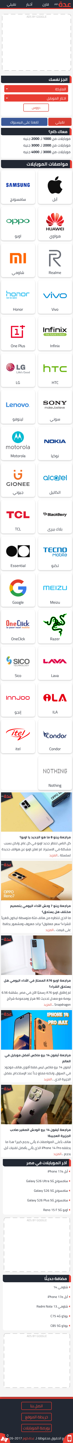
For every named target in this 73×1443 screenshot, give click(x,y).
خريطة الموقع (36, 1417)
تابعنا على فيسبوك (24, 122)
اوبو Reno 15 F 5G (55, 1210)
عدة (64, 4)
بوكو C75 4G (59, 1316)
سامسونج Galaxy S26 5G (51, 1191)
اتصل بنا (36, 1405)
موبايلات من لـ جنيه (47, 138)
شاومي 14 (60, 1287)
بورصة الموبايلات (36, 1428)
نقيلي (11, 4)
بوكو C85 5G (59, 1326)
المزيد (53, 855)
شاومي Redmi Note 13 (52, 1306)
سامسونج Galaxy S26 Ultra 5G (47, 1181)
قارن (45, 4)
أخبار (29, 4)
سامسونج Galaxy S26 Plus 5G (47, 1200)
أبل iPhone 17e (58, 1171)
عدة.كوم (28, 1438)
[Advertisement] (36, 42)
